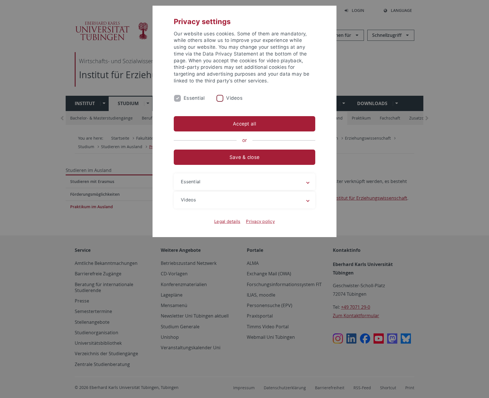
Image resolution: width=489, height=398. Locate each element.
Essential (194, 98)
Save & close (244, 157)
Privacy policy (260, 221)
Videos (234, 98)
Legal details (227, 221)
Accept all (244, 124)
